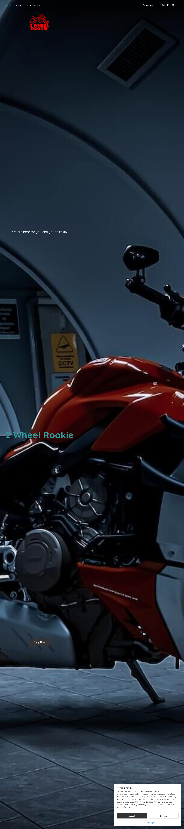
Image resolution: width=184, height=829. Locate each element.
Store (8, 5)
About (19, 5)
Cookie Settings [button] (147, 822)
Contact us (33, 5)
